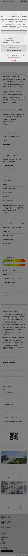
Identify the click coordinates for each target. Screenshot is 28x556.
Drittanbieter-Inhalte (8, 44)
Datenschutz (14, 55)
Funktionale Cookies (8, 38)
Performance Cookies (8, 40)
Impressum (22, 55)
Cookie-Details (6, 55)
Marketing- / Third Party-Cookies (11, 42)
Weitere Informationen (14, 57)
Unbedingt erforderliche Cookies (11, 36)
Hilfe (18, 28)
